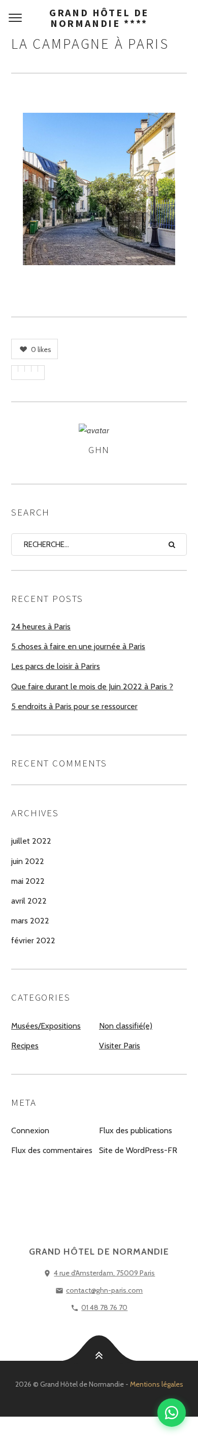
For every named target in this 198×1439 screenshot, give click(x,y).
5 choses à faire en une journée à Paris (78, 646)
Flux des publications (135, 1130)
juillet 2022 (31, 841)
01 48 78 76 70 (104, 1307)
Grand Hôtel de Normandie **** (99, 17)
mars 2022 (30, 920)
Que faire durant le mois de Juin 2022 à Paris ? (92, 686)
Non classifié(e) (125, 1026)
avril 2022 (29, 901)
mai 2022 (28, 881)
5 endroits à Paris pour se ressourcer (74, 706)
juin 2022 (27, 861)
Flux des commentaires (51, 1150)
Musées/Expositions (46, 1026)
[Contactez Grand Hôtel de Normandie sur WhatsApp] (171, 1412)
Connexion (30, 1130)
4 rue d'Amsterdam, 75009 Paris (104, 1272)
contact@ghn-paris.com (104, 1290)
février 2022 (33, 940)
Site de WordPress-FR (138, 1150)
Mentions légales (156, 1384)
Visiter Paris (119, 1045)
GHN (99, 449)
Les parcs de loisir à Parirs (55, 666)
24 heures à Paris (41, 626)
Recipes (25, 1045)
